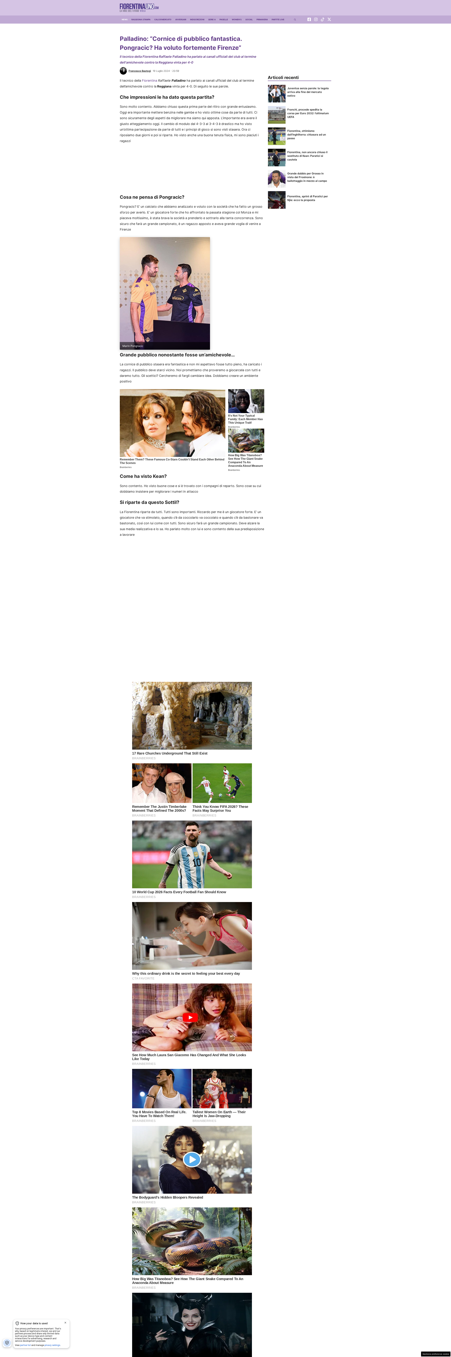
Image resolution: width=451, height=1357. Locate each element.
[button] (295, 19)
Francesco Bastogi (140, 70)
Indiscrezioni (197, 19)
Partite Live (278, 19)
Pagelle (224, 19)
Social (249, 19)
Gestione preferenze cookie (435, 1354)
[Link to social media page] (309, 20)
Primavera (262, 19)
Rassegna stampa (140, 19)
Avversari (180, 19)
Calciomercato (162, 19)
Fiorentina (149, 80)
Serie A (212, 19)
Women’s (237, 19)
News (125, 19)
